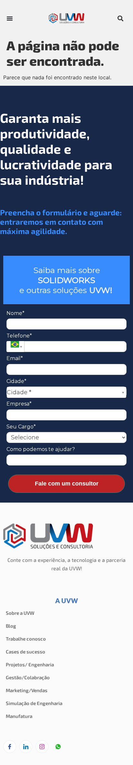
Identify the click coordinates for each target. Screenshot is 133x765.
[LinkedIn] (25, 746)
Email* (14, 358)
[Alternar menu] (9, 18)
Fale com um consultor (66, 483)
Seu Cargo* (21, 427)
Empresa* (19, 404)
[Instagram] (42, 746)
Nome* (15, 313)
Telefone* (19, 336)
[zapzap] (58, 746)
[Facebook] (9, 746)
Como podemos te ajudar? (40, 449)
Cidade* (16, 381)
